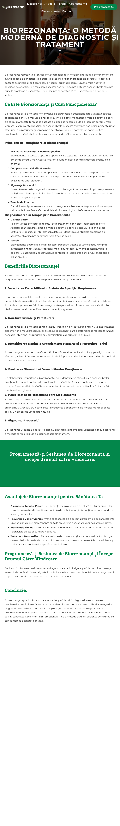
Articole (49, 3)
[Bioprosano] (13, 7)
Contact (67, 11)
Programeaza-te (104, 7)
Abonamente (78, 3)
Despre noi (34, 3)
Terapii (62, 3)
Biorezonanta (50, 11)
